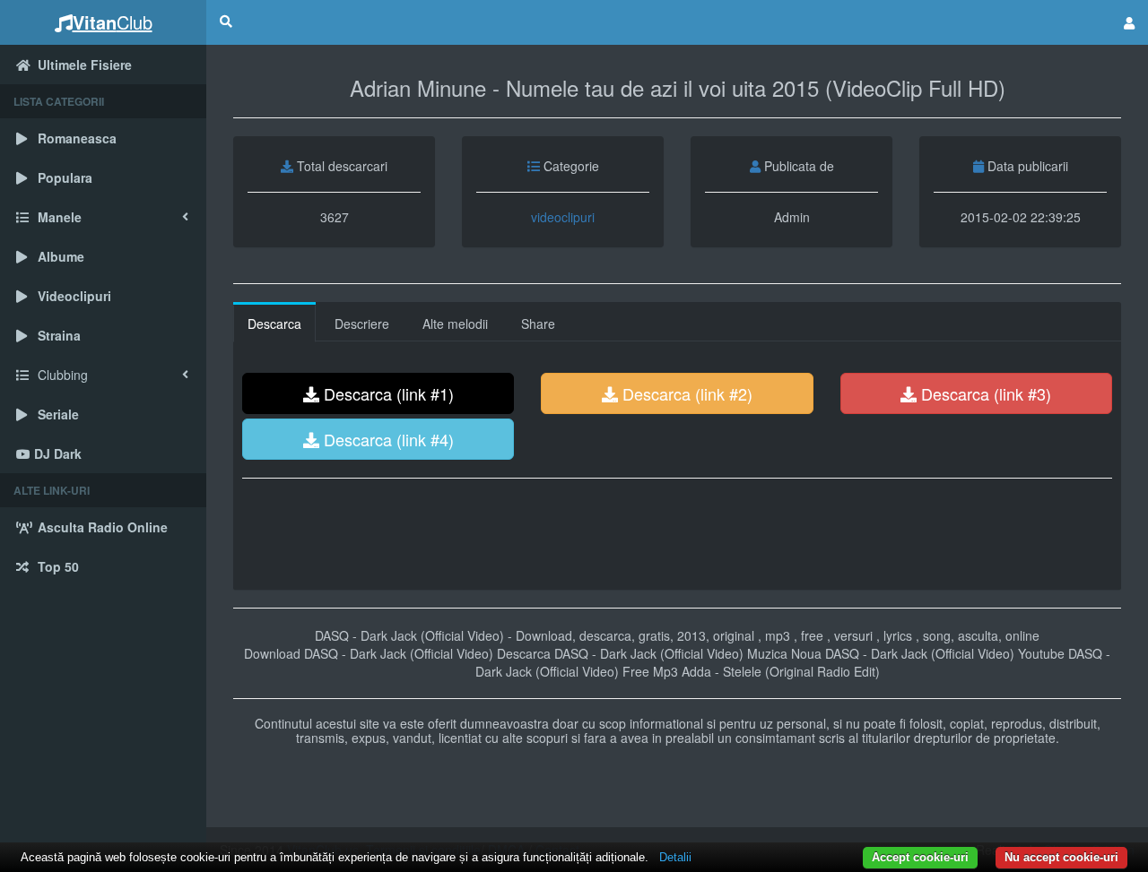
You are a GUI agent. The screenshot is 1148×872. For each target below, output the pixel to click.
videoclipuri (563, 217)
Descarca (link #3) (984, 393)
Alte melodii (455, 323)
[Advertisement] (677, 536)
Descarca (274, 323)
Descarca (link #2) (685, 393)
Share (538, 323)
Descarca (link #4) (386, 439)
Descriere (362, 323)
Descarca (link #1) (386, 393)
